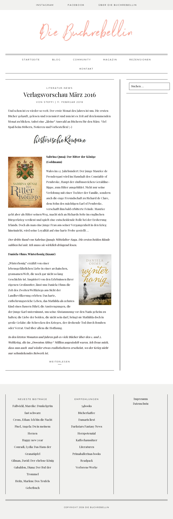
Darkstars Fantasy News (86, 426)
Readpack (86, 460)
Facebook (76, 5)
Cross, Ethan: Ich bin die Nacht (32, 419)
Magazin (110, 59)
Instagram (45, 5)
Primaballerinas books (86, 454)
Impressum (141, 399)
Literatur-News (59, 88)
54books (87, 406)
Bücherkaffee (86, 413)
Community (82, 59)
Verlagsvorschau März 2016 (59, 94)
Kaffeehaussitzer (86, 440)
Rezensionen (140, 59)
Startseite (31, 59)
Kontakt (86, 68)
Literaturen (86, 447)
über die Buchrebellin (117, 5)
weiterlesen (59, 361)
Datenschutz (140, 403)
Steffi (49, 102)
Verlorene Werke (86, 467)
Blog (56, 59)
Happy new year (32, 440)
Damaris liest (86, 419)
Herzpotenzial (87, 433)
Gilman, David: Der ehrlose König (32, 460)
